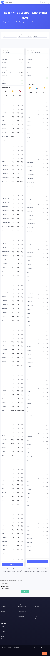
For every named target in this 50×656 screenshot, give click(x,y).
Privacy (2, 639)
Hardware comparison (39, 609)
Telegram (41, 647)
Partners (3, 631)
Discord (47, 647)
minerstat (6, 2)
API (35, 618)
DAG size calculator (22, 614)
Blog (2, 629)
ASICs (28, 2)
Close (44, 653)
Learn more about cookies (33, 653)
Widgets (36, 616)
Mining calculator (21, 604)
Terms (2, 636)
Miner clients (3, 609)
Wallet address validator (23, 609)
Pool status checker (22, 611)
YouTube (44, 647)
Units (3, 50)
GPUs (23, 2)
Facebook (38, 647)
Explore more (12, 564)
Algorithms (3, 606)
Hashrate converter (22, 606)
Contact (37, 2)
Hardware (7, 50)
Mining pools (3, 611)
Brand (2, 634)
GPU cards (37, 606)
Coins (19, 2)
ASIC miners (37, 604)
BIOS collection (21, 616)
